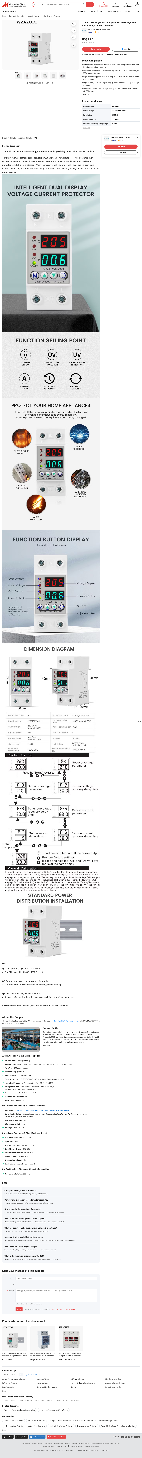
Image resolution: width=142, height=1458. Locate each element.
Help (101, 11)
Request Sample (121, 54)
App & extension (113, 11)
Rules (138, 11)
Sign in (137, 6)
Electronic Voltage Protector (86, 1426)
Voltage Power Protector (36, 1426)
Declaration (94, 1450)
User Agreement (83, 1450)
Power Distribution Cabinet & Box (23, 1410)
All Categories (10, 11)
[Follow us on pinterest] (135, 1437)
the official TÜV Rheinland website (66, 1021)
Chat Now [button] (127, 49)
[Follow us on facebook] (122, 1437)
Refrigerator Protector (9, 1383)
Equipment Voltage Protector (108, 1421)
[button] (83, 4)
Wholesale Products (71, 1443)
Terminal (74, 1387)
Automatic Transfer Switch (114, 1383)
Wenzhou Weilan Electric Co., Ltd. (98, 29)
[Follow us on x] (126, 1437)
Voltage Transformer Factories (60, 1421)
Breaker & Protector (33, 16)
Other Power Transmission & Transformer (53, 1410)
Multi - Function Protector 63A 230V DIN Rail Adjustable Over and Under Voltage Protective (42, 1355)
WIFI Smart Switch (77, 1379)
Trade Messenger (37, 1437)
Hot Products (26, 1443)
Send (19, 1309)
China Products (37, 1443)
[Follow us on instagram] (129, 1437)
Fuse (5, 1410)
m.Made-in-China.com (76, 1446)
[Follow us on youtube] (132, 1437)
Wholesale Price (84, 1443)
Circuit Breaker (63, 1110)
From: (12, 1279)
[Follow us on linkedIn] (138, 1437)
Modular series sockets (113, 1379)
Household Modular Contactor (47, 1387)
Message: (11, 1291)
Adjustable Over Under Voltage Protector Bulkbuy (118, 1426)
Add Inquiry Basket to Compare (41, 83)
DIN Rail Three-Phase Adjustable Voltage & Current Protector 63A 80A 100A (70, 1355)
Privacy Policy (105, 1450)
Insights (117, 1443)
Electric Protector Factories (84, 1421)
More (4, 1430)
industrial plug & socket (113, 1387)
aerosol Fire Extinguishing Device (13, 1379)
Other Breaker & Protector (51, 16)
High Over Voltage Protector (13, 1426)
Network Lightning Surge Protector (83, 1383)
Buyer (91, 11)
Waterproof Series (43, 1379)
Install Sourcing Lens (57, 1437)
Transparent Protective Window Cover (44, 1110)
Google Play (21, 1437)
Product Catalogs (33, 1374)
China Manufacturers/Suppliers (53, 1443)
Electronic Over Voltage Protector (61, 1426)
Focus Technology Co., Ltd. (55, 1450)
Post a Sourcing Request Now (63, 1309)
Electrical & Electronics (16, 16)
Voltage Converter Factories (13, 1421)
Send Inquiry (96, 49)
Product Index (109, 1443)
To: (13, 1285)
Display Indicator (42, 1383)
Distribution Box (23, 1110)
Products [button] (37, 4)
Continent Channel (96, 1443)
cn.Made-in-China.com (92, 1446)
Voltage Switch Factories (36, 1421)
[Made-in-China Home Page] (14, 4)
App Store (7, 1437)
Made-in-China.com (61, 1446)
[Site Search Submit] (90, 4)
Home (4, 16)
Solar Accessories (8, 1387)
